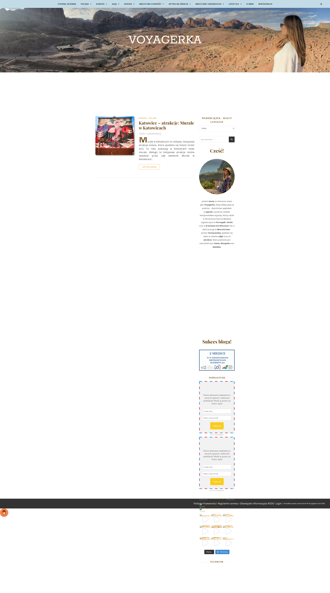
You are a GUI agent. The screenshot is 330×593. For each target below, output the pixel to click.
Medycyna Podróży (150, 4)
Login (278, 503)
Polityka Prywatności (205, 503)
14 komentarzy (154, 133)
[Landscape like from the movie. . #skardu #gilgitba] (205, 519)
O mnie (250, 4)
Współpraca (265, 4)
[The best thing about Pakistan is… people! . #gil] (228, 531)
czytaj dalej (149, 167)
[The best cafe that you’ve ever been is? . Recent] (216, 531)
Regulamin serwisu (228, 503)
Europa (100, 4)
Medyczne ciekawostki (208, 4)
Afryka (128, 4)
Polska (85, 4)
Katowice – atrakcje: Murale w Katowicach (166, 125)
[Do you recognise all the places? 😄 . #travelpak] (216, 542)
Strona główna (67, 4)
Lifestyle (234, 4)
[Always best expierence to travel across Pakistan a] (228, 519)
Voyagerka (165, 40)
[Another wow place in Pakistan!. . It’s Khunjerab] (205, 542)
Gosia (142, 133)
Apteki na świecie (178, 4)
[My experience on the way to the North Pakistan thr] (228, 542)
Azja (114, 4)
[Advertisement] (165, 92)
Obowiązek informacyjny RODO (257, 503)
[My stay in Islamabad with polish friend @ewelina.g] (216, 519)
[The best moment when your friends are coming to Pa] (205, 531)
